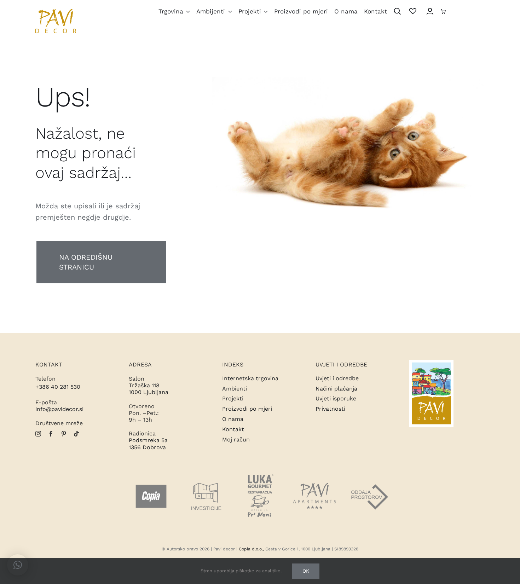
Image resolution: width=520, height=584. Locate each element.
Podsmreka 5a (148, 440)
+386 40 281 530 (57, 386)
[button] (17, 565)
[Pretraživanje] (397, 11)
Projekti (232, 398)
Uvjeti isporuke (336, 398)
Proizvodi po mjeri (247, 408)
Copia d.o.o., (251, 549)
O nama (232, 419)
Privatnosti (330, 408)
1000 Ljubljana (148, 392)
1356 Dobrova (147, 447)
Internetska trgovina (250, 378)
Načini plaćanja (336, 388)
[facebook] (51, 433)
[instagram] (38, 433)
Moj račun (236, 439)
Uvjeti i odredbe (337, 378)
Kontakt (233, 429)
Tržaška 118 (144, 385)
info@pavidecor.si (59, 409)
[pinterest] (64, 433)
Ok (305, 571)
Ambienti (234, 388)
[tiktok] (76, 433)
